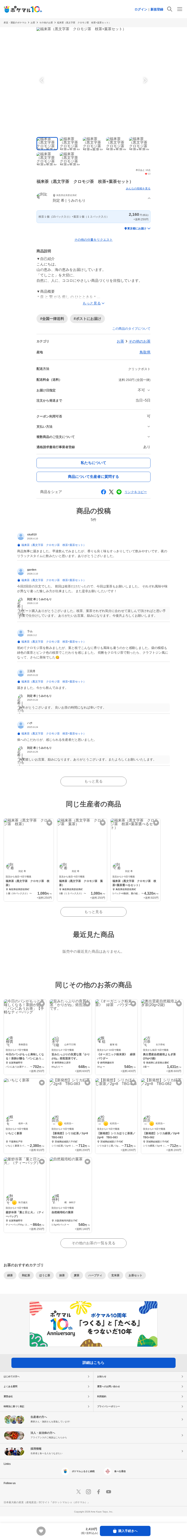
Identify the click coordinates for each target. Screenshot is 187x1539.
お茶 (33, 22)
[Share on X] (111, 492)
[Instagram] (88, 1492)
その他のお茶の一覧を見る (93, 1243)
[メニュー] (179, 9)
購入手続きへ (128, 1531)
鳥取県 (145, 352)
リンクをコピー (136, 491)
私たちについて (93, 463)
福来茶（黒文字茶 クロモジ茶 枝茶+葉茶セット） (84, 22)
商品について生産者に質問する (93, 477)
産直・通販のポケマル (15, 22)
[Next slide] (145, 80)
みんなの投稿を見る (138, 188)
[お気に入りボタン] (49, 823)
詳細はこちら (93, 1363)
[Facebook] (99, 1492)
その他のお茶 (46, 22)
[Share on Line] (119, 492)
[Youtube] (109, 1492)
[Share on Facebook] (103, 492)
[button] (93, 198)
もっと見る (93, 781)
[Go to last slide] (42, 80)
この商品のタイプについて (131, 328)
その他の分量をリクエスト (93, 239)
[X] (78, 1492)
